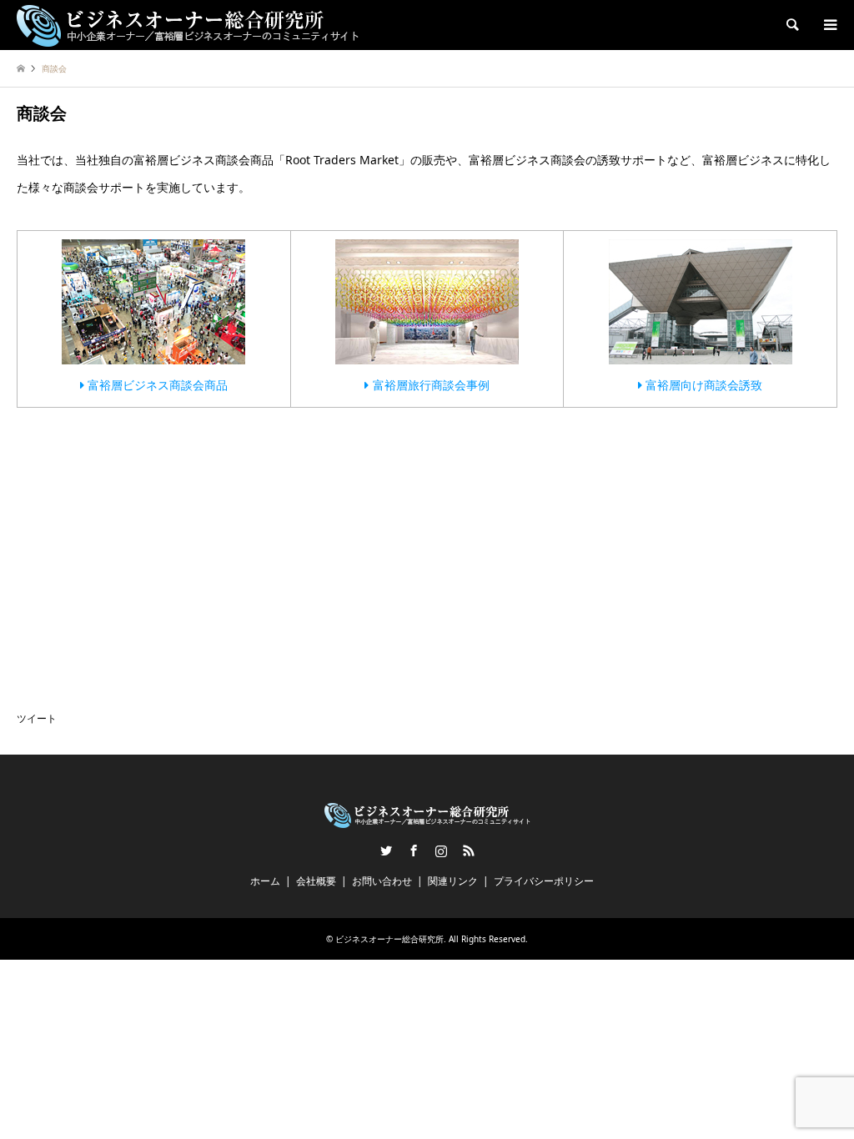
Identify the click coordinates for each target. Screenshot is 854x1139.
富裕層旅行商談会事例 (429, 385)
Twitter (386, 850)
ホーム (265, 881)
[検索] (791, 25)
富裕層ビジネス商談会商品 (156, 385)
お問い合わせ (382, 881)
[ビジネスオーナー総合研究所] (188, 25)
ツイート (37, 718)
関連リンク (453, 881)
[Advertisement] (142, 537)
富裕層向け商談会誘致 (702, 385)
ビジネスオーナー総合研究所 (389, 939)
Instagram (441, 850)
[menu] (829, 25)
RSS (469, 850)
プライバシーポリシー (544, 881)
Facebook (413, 850)
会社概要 (316, 881)
